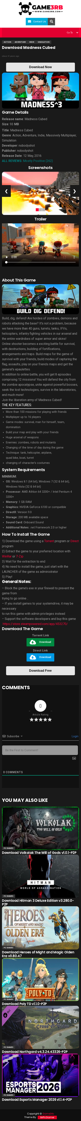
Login (74, 736)
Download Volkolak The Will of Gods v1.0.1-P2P (39, 852)
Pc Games (8, 848)
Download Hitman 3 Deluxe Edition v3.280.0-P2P (38, 902)
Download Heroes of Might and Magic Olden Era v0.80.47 (38, 954)
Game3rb (48, 1113)
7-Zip (19, 556)
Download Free (40, 670)
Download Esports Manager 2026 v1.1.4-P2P (37, 1099)
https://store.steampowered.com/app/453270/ (35, 624)
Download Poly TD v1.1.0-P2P (24, 1003)
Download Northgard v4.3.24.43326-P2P (34, 1051)
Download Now (40, 67)
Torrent (49, 541)
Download (45, 642)
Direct (74, 541)
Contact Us (39, 21)
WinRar (7, 556)
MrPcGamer (47, 1117)
